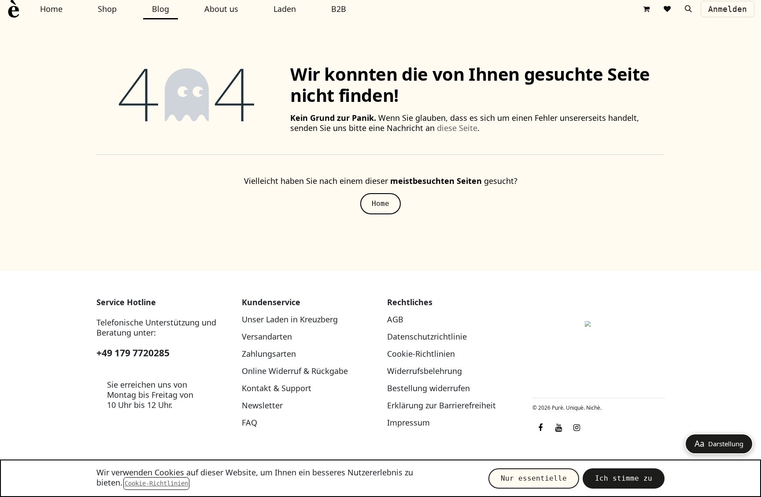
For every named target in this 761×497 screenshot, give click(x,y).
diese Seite (457, 128)
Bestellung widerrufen (428, 388)
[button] (688, 9)
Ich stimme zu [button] (623, 478)
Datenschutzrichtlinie (427, 336)
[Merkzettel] (667, 9)
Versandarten (267, 336)
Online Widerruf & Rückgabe (295, 371)
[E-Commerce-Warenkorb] (646, 9)
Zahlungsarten (269, 353)
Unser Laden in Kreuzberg (290, 319)
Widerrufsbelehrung (424, 371)
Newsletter (262, 405)
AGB (395, 319)
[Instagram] (576, 428)
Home (380, 203)
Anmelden (727, 9)
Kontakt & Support (276, 388)
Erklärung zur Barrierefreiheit (441, 405)
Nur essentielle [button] (534, 478)
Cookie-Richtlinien (421, 353)
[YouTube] (558, 428)
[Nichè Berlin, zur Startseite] (598, 344)
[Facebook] (540, 428)
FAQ (249, 422)
